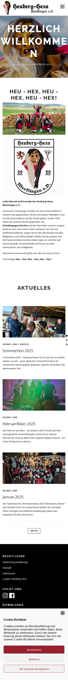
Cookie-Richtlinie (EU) (15, 579)
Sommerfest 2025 (18, 350)
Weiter (34, 530)
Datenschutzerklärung (15, 562)
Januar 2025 (13, 496)
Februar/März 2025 (19, 423)
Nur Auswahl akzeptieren (34, 669)
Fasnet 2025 (10, 344)
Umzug (24, 344)
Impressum (9, 573)
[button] (62, 613)
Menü (62, 6)
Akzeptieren (34, 649)
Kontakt (7, 567)
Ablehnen (34, 659)
